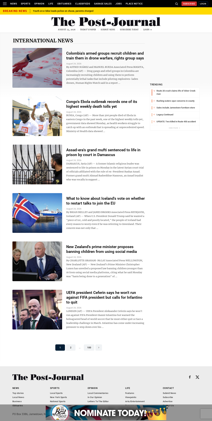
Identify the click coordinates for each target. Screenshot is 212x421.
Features (129, 393)
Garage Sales (103, 3)
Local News (18, 397)
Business (17, 401)
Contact (168, 388)
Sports (25, 3)
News (13, 3)
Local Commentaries (98, 393)
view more (173, 128)
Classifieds (82, 3)
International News (43, 41)
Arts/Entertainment (135, 401)
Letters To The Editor (98, 401)
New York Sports (58, 397)
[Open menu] (4, 4)
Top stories (18, 393)
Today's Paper (88, 29)
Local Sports (56, 393)
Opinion (39, 3)
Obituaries (64, 3)
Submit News (108, 29)
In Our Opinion (95, 397)
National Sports (58, 401)
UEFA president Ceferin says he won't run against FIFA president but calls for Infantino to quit (104, 297)
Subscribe (189, 4)
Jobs (118, 3)
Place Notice (134, 3)
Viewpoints (130, 397)
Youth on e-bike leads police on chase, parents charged (63, 11)
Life (50, 3)
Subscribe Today (129, 29)
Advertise (168, 401)
